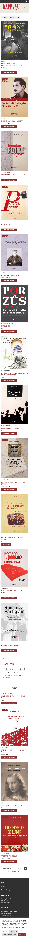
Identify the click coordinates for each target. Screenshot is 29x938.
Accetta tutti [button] (22, 934)
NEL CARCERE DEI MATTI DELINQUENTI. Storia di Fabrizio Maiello (12, 65)
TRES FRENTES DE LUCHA (10, 856)
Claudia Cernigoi (6, 172)
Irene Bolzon (4, 479)
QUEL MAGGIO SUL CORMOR (11, 428)
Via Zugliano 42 (6, 899)
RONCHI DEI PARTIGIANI (9, 645)
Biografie (4, 61)
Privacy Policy (5, 890)
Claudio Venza (5, 853)
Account (3, 886)
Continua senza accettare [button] (9, 934)
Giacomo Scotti (5, 747)
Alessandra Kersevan (7, 323)
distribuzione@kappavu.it (9, 911)
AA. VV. (3, 535)
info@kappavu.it (6, 913)
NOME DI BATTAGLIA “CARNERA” (12, 121)
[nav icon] (24, 7)
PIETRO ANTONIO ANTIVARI (10, 275)
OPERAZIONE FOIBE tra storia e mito (13, 175)
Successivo (16, 871)
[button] (9, 72)
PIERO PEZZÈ (5, 224)
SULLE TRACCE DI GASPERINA (11, 805)
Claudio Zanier (5, 370)
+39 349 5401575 (6, 915)
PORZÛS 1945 (6, 326)
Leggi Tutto (5, 931)
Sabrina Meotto (5, 425)
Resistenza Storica (6, 693)
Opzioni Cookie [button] (13, 931)
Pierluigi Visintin (6, 588)
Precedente (7, 868)
